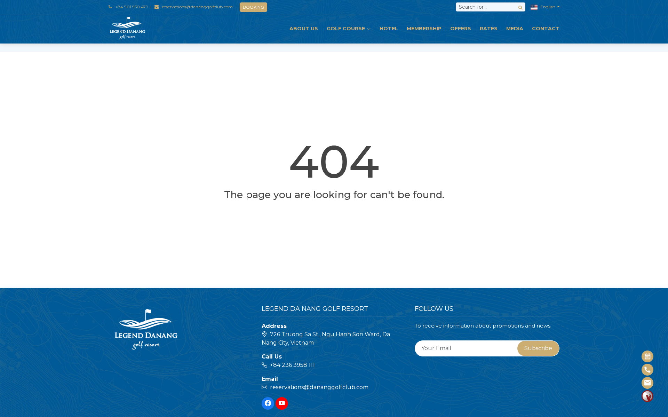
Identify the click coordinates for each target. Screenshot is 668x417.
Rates (489, 28)
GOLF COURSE (346, 28)
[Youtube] (282, 403)
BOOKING (253, 7)
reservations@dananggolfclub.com (197, 6)
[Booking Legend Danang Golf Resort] (648, 356)
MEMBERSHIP (424, 28)
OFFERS (460, 28)
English (547, 6)
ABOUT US (303, 28)
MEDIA (514, 28)
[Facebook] (268, 403)
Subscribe (538, 348)
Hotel (389, 28)
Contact (545, 28)
